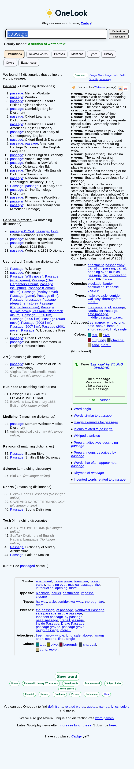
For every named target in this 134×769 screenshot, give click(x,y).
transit (121, 268)
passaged (27, 566)
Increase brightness (75, 725)
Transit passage (72, 620)
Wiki (116, 75)
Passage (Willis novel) (26, 276)
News (101, 75)
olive (106, 335)
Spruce (44, 694)
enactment (96, 265)
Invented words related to (100, 479)
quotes (92, 706)
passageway (114, 265)
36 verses (103, 400)
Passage (17, 186)
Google (93, 75)
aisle (104, 295)
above (100, 326)
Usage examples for (96, 422)
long (121, 322)
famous (112, 326)
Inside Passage (47, 623)
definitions (55, 706)
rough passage (47, 630)
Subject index (113, 683)
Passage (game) (22, 296)
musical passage (81, 584)
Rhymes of (89, 473)
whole (111, 322)
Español (29, 694)
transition (94, 268)
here (112, 725)
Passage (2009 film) (25, 319)
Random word (92, 683)
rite (105, 275)
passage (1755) (22, 231)
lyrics (115, 706)
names (104, 706)
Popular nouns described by (93, 454)
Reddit (123, 75)
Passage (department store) (33, 301)
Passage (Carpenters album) (31, 305)
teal (94, 335)
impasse (112, 287)
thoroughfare (111, 299)
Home (14, 683)
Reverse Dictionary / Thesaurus (41, 683)
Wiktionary (99, 87)
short (91, 329)
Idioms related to (93, 429)
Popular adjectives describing (94, 444)
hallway (93, 295)
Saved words (71, 683)
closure (93, 290)
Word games (67, 688)
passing (109, 268)
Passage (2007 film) (25, 326)
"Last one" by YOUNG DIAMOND (106, 366)
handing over (97, 272)
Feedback (60, 694)
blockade (95, 283)
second (102, 329)
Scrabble (93, 79)
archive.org (105, 79)
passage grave (73, 627)
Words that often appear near (94, 464)
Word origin (82, 409)
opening (94, 278)
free (91, 322)
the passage (97, 307)
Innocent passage (49, 617)
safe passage (98, 314)
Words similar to (93, 415)
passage (16, 93)
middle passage (100, 317)
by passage (73, 617)
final (113, 329)
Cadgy (86, 23)
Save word (80, 75)
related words (75, 706)
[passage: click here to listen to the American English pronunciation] (74, 88)
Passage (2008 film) (36, 322)
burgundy (99, 340)
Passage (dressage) (25, 299)
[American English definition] (120, 88)
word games (104, 718)
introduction (117, 275)
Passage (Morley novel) (40, 292)
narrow (100, 322)
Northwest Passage (102, 311)
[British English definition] (125, 88)
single (122, 329)
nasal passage (47, 620)
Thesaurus (119, 36)
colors (124, 706)
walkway (94, 299)
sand (95, 345)
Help (106, 694)
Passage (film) (47, 296)
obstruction (96, 287)
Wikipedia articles (87, 436)
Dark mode (92, 694)
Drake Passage (72, 623)
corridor (115, 295)
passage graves (48, 627)
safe (91, 326)
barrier (108, 283)
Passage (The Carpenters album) (31, 282)
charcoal (117, 340)
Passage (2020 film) (37, 315)
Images (109, 75)
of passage (116, 307)
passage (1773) (47, 231)
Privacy (75, 694)
